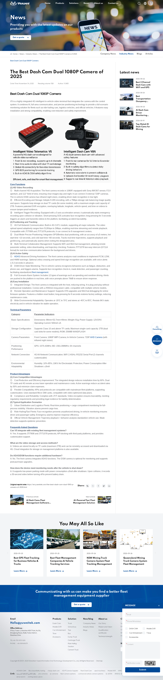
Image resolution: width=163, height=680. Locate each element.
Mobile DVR (57, 627)
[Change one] (150, 663)
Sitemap (99, 661)
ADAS (17, 256)
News (86, 3)
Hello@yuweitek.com (25, 623)
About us (98, 3)
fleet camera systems (68, 673)
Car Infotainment (59, 630)
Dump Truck (72, 637)
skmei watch (21, 676)
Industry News (31, 54)
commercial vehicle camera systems (90, 673)
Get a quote (18, 38)
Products (60, 3)
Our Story (102, 623)
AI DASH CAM (21, 670)
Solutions (73, 3)
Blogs (139, 54)
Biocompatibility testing (37, 670)
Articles (149, 54)
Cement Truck (73, 649)
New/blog (88, 619)
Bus (69, 633)
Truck (70, 623)
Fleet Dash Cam (86, 670)
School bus (72, 627)
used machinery (99, 670)
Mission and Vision (105, 627)
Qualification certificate (103, 631)
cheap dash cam (54, 670)
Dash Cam (57, 623)
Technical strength (105, 636)
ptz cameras (42, 673)
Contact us (113, 3)
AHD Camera (96, 337)
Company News (108, 54)
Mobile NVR (112, 670)
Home (47, 3)
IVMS (120, 670)
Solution (72, 619)
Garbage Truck (74, 640)
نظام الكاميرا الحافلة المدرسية (26, 673)
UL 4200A (109, 673)
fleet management (40, 272)
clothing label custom (35, 676)
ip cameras (54, 673)
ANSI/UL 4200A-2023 (122, 673)
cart (151, 3)
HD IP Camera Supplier (70, 670)
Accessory (57, 637)
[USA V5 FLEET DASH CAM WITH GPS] (60, 149)
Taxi (69, 630)
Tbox (54, 633)
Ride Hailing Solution (72, 645)
